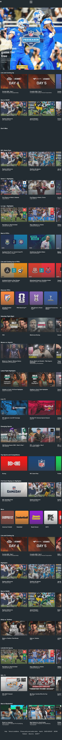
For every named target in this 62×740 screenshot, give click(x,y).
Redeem (24, 734)
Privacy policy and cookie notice (29, 731)
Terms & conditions (14, 731)
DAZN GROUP (48, 731)
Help (6, 731)
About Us (31, 734)
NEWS (56, 731)
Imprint (41, 731)
